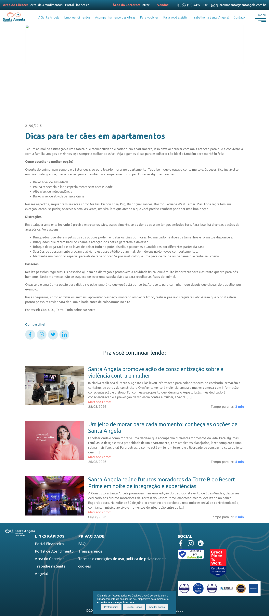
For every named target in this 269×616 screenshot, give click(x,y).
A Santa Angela (48, 17)
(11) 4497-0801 (197, 5)
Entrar (145, 5)
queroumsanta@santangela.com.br (241, 5)
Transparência (90, 551)
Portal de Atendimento (54, 551)
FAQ (82, 544)
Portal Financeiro (77, 5)
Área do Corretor (49, 558)
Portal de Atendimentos (46, 5)
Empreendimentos (77, 17)
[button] (260, 17)
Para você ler (149, 17)
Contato (239, 17)
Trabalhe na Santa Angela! (210, 17)
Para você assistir (175, 17)
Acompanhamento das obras (115, 17)
